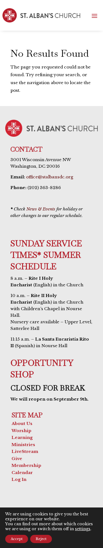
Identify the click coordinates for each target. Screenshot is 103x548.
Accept (17, 539)
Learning (22, 437)
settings (82, 528)
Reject (41, 539)
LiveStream (25, 451)
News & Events (40, 209)
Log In (19, 479)
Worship (21, 430)
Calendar (22, 472)
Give (17, 458)
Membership (26, 465)
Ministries (23, 444)
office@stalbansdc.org (49, 176)
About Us (22, 423)
